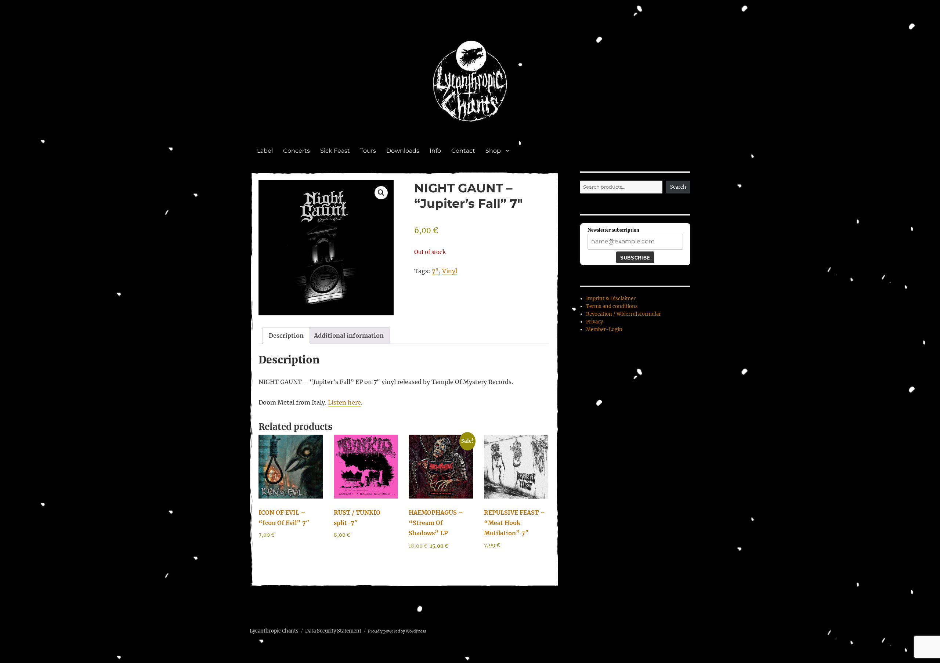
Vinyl (449, 271)
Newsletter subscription (613, 230)
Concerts (296, 150)
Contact (463, 150)
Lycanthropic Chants (274, 631)
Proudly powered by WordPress (397, 631)
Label (265, 150)
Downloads (402, 150)
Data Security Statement (333, 631)
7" (435, 271)
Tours (368, 150)
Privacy (594, 322)
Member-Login (604, 329)
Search (678, 187)
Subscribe (635, 258)
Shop (493, 150)
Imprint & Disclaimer (611, 299)
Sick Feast (335, 150)
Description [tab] (286, 335)
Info (435, 150)
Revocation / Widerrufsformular (623, 314)
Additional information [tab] (349, 335)
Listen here (344, 402)
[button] (381, 192)
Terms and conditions (612, 306)
